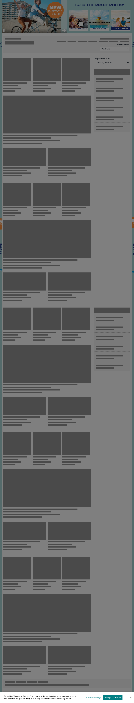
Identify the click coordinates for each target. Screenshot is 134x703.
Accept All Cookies (113, 697)
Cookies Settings (93, 697)
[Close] (131, 697)
